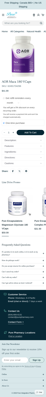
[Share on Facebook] (13, 171)
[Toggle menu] (3, 15)
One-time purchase (15, 123)
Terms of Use (29, 366)
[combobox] (23, 23)
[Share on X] (19, 171)
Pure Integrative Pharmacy (27, 393)
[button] (23, 140)
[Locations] (34, 15)
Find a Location (15, 336)
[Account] (38, 15)
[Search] (41, 23)
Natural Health (34, 31)
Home (5, 31)
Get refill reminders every (18, 98)
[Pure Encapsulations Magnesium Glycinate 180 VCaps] (17, 202)
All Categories (17, 31)
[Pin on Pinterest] (26, 171)
